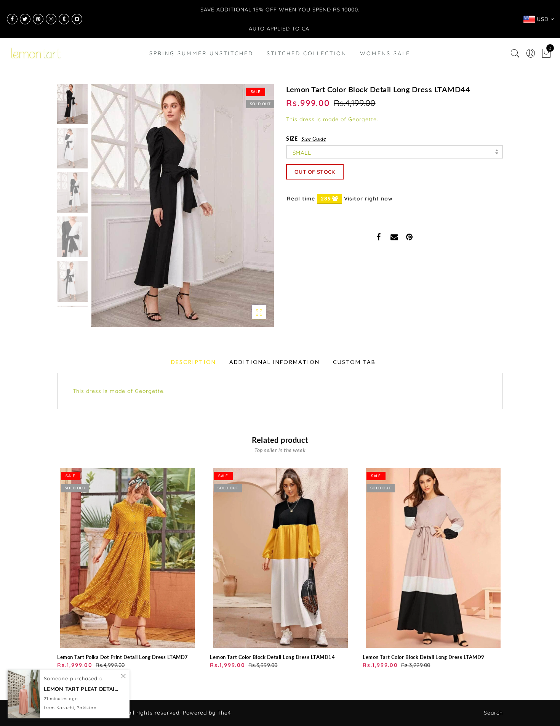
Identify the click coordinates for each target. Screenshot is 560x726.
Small (302, 152)
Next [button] (250, 209)
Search (493, 712)
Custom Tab (354, 362)
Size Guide (313, 138)
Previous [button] (105, 210)
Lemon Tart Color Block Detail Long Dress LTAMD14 (272, 657)
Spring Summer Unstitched (201, 53)
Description (193, 362)
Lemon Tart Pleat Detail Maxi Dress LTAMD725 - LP (82, 688)
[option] (182, 205)
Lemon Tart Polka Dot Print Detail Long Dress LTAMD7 (122, 657)
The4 (224, 712)
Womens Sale (385, 53)
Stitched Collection (307, 53)
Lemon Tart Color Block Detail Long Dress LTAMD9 (424, 657)
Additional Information (274, 362)
